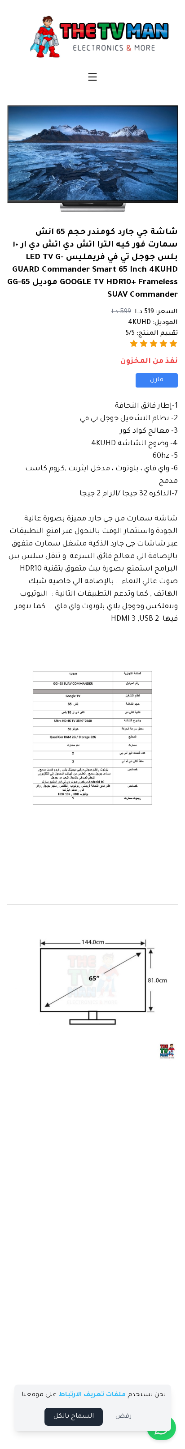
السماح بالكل (73, 1416)
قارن (156, 380)
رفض (123, 1416)
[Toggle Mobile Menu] (92, 77)
